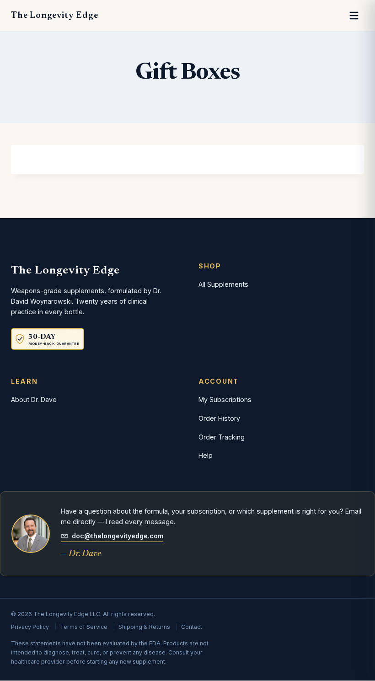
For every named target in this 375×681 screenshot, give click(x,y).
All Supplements (223, 284)
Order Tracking (221, 437)
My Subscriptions (225, 399)
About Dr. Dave (34, 399)
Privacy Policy (30, 626)
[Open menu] (354, 15)
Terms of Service (83, 626)
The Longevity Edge (54, 15)
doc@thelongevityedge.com (117, 536)
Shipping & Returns (144, 626)
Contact (191, 626)
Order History (219, 418)
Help (205, 455)
